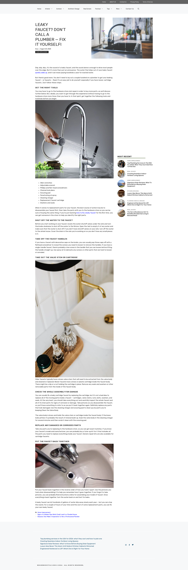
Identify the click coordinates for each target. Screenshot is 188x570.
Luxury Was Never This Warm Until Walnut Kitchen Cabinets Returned (139, 194)
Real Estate (87, 9)
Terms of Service (148, 2)
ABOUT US (113, 2)
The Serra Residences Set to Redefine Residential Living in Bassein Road (138, 213)
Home (104, 2)
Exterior (59, 9)
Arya (36, 49)
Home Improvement (42, 52)
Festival (97, 9)
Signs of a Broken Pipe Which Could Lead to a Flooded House (57, 514)
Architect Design (74, 9)
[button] (138, 9)
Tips (108, 9)
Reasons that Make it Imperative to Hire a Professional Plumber (59, 516)
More (117, 9)
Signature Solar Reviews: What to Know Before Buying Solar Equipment (139, 184)
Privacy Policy (134, 2)
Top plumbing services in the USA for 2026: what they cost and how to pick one (140, 165)
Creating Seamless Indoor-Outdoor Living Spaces (137, 174)
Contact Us (123, 2)
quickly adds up (41, 73)
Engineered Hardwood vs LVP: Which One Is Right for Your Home (139, 204)
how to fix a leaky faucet (86, 213)
